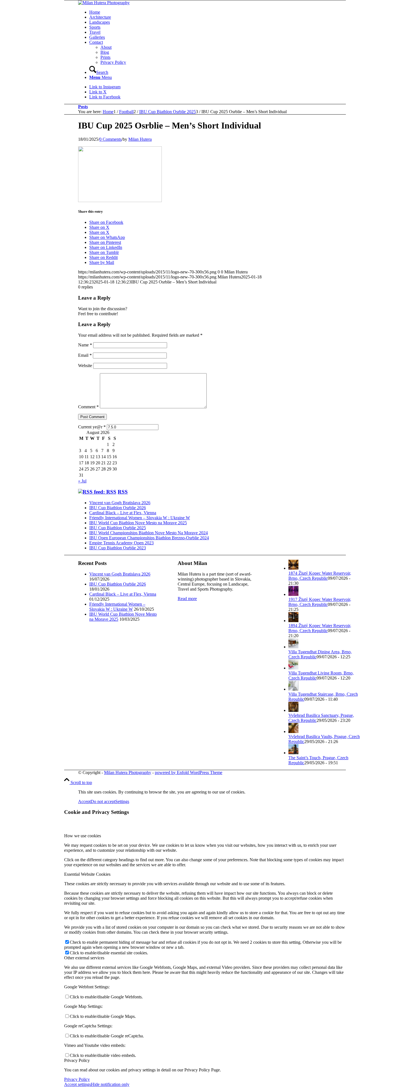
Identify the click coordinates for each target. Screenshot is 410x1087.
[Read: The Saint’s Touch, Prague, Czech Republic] (293, 752)
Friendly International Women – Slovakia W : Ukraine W (139, 517)
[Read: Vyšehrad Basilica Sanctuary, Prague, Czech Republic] (293, 710)
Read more (187, 598)
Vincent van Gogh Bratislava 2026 (119, 502)
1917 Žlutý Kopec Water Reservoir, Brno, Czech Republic (319, 602)
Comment (88, 406)
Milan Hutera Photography (127, 772)
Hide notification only (110, 1084)
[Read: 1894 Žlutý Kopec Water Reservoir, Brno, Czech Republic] (293, 620)
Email (85, 355)
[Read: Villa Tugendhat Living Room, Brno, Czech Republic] (293, 668)
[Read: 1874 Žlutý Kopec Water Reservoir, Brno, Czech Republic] (293, 568)
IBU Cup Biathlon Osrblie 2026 (117, 507)
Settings (122, 801)
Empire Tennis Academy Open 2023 (121, 542)
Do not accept (103, 801)
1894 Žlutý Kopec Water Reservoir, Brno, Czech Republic (319, 628)
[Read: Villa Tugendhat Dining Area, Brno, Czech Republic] (293, 646)
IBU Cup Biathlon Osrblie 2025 (117, 527)
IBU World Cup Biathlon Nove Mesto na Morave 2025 (138, 522)
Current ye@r (92, 426)
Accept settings (77, 1084)
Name (85, 345)
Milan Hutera (140, 139)
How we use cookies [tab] (82, 835)
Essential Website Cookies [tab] (87, 874)
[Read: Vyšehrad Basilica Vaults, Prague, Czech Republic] (293, 731)
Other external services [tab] (84, 957)
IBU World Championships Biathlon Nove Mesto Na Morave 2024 (148, 532)
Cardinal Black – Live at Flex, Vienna (122, 512)
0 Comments (110, 139)
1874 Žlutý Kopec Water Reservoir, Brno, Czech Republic (319, 576)
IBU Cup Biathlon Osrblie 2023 (117, 547)
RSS (123, 492)
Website (85, 365)
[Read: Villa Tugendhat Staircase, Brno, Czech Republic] (293, 689)
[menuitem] (224, 12)
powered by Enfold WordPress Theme (188, 772)
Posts (83, 106)
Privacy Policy (77, 1079)
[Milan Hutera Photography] (104, 2)
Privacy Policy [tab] (77, 1060)
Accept (84, 801)
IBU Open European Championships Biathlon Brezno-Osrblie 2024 (149, 537)
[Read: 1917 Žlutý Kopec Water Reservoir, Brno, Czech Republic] (293, 594)
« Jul (82, 481)
